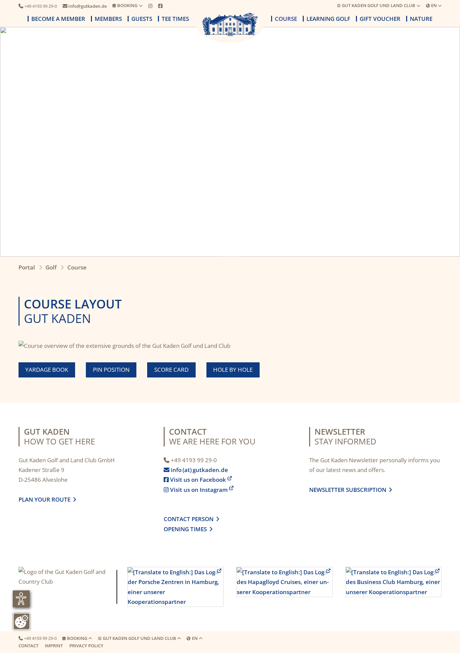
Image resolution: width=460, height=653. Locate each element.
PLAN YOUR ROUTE (46, 499)
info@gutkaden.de (85, 6)
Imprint (54, 646)
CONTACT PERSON (191, 519)
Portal (27, 267)
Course (286, 19)
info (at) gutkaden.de (196, 470)
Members (108, 19)
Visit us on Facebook (195, 479)
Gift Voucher (380, 19)
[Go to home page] (230, 24)
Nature (421, 19)
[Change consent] (21, 621)
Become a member (58, 19)
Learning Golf (328, 19)
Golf (51, 267)
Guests (141, 19)
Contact (28, 646)
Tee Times (175, 19)
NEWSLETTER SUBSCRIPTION (349, 490)
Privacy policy (86, 646)
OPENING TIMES (186, 529)
